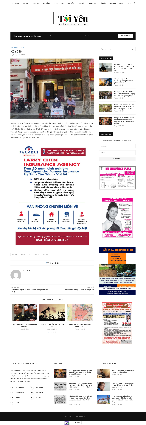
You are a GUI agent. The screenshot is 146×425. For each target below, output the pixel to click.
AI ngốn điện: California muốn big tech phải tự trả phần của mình (123, 81)
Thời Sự (36, 3)
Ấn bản (103, 3)
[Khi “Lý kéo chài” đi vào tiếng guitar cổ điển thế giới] (103, 373)
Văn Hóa (70, 3)
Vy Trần (26, 270)
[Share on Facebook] (50, 263)
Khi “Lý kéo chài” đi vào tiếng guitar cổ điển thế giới (123, 371)
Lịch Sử (81, 3)
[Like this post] (48, 263)
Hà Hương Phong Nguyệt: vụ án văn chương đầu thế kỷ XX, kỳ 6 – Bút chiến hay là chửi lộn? (80, 385)
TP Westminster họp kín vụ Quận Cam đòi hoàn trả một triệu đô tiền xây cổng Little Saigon (122, 399)
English (112, 3)
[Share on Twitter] (53, 263)
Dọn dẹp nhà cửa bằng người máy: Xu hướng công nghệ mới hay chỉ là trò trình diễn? (124, 67)
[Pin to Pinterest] (55, 263)
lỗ (29, 254)
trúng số (36, 254)
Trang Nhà (14, 3)
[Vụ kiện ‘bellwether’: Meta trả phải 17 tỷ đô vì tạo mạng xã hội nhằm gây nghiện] (105, 95)
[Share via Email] (57, 263)
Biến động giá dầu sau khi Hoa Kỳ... (52, 325)
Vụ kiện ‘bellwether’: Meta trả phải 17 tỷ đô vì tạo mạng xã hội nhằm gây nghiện (124, 94)
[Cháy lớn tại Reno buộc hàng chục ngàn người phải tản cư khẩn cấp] (80, 312)
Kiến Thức (58, 3)
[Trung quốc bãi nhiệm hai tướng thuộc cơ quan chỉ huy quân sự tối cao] (24, 312)
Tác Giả (25, 3)
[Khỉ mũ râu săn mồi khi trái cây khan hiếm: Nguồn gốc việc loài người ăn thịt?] (105, 108)
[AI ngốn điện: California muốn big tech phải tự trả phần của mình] (105, 82)
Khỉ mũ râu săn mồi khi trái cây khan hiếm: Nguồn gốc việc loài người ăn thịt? (124, 107)
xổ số (23, 254)
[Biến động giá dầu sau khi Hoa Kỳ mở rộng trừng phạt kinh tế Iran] (52, 312)
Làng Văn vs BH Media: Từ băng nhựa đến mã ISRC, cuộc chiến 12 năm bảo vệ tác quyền (124, 121)
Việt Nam (13, 47)
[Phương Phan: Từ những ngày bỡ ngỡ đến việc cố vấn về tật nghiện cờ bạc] (103, 386)
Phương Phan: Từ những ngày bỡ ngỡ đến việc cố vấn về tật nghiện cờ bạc (123, 385)
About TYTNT (124, 3)
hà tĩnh (45, 254)
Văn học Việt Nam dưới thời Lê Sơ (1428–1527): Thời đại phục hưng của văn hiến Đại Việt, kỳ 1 (80, 399)
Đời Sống (46, 3)
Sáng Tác (92, 3)
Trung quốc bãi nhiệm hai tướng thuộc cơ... (24, 325)
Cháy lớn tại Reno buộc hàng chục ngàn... (80, 325)
